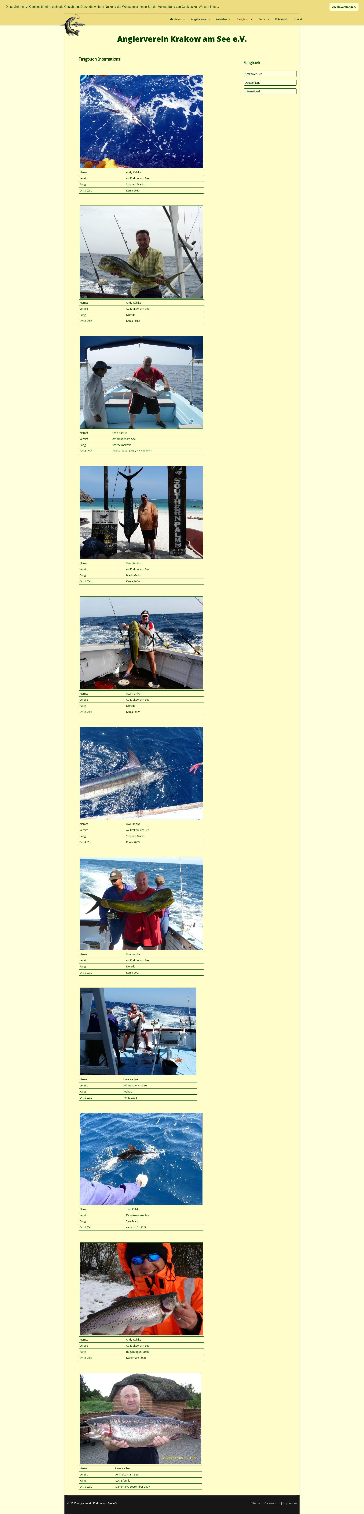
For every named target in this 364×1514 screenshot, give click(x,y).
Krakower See (253, 74)
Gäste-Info (281, 19)
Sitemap (256, 1503)
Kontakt (298, 19)
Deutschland (252, 82)
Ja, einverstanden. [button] (344, 6)
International (252, 91)
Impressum (290, 1503)
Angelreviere (198, 19)
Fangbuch (243, 19)
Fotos (262, 19)
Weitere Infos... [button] (209, 6)
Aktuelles (221, 19)
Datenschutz (272, 1503)
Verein (177, 19)
